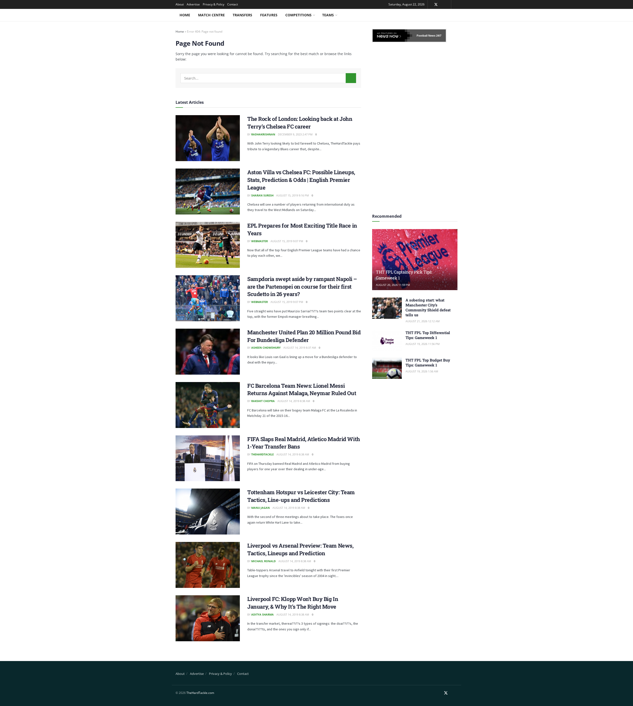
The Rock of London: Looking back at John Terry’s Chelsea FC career (299, 122)
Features (268, 15)
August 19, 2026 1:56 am (422, 371)
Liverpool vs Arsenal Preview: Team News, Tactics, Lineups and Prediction (300, 549)
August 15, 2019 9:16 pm (292, 195)
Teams (328, 15)
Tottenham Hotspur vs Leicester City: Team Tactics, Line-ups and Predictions (301, 496)
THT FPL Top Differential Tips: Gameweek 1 (428, 335)
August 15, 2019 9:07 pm (287, 241)
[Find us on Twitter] (436, 4)
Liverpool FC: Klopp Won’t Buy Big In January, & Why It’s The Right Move (292, 602)
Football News (426, 35)
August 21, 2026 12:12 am (423, 321)
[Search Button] (351, 78)
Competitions (298, 15)
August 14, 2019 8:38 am (293, 401)
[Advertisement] (415, 126)
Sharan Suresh (262, 195)
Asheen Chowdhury (266, 347)
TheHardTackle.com (200, 693)
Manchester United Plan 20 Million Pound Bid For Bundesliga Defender (304, 336)
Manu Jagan (260, 508)
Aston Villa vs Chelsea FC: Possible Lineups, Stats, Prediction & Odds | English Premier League (301, 180)
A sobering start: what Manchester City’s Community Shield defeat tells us (428, 307)
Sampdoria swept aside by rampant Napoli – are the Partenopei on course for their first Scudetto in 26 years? (302, 286)
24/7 (438, 35)
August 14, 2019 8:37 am (299, 347)
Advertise (193, 4)
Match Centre (211, 15)
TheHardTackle (262, 454)
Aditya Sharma (262, 614)
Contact (232, 4)
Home (185, 15)
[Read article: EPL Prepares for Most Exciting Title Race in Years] (208, 245)
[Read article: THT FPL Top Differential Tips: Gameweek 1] (387, 340)
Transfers (242, 15)
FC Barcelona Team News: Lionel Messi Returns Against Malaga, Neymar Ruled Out (301, 389)
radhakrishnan (263, 134)
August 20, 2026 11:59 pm (393, 285)
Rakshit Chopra (263, 401)
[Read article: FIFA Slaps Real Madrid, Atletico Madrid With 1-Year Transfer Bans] (208, 458)
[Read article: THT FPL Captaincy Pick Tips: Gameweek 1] (414, 259)
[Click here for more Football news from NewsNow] (392, 35)
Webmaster (259, 241)
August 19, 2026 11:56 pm (423, 344)
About (180, 4)
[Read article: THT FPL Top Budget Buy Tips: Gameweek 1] (387, 368)
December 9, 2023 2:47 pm (295, 134)
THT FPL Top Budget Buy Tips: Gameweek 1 (428, 362)
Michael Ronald (263, 561)
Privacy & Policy (213, 4)
